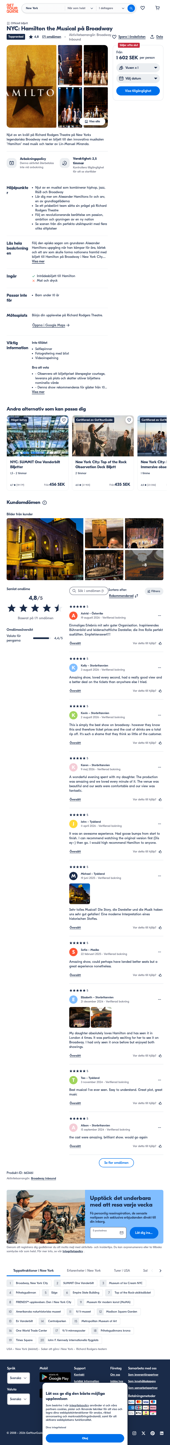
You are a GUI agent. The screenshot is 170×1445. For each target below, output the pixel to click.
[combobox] (123, 596)
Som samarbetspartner (143, 1388)
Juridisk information (86, 1381)
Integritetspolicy (73, 1251)
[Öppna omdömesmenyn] (159, 616)
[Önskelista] (142, 8)
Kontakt (79, 1374)
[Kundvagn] (157, 8)
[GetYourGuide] (12, 8)
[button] (44, 36)
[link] (38, 452)
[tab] (33, 1270)
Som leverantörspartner (143, 1374)
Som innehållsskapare (142, 1381)
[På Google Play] (55, 1377)
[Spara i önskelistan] (64, 420)
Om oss (115, 1374)
